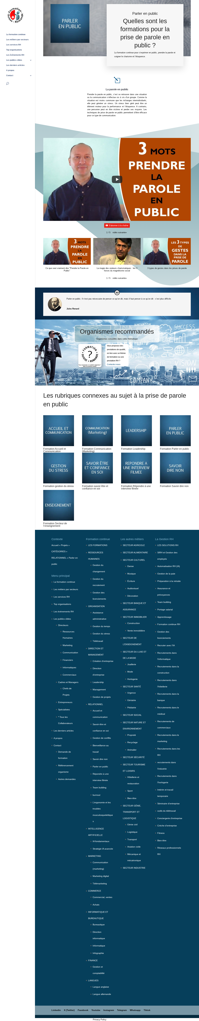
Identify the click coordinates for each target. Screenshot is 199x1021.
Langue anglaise (101, 987)
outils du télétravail (166, 811)
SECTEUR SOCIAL (132, 715)
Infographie (98, 953)
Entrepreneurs (65, 702)
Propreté (131, 735)
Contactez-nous (113, 364)
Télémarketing (100, 883)
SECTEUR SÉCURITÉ (134, 757)
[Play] (117, 179)
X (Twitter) (69, 1010)
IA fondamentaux (101, 841)
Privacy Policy (99, 1019)
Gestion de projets (102, 697)
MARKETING (94, 856)
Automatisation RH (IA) (168, 566)
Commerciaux (69, 675)
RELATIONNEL (58, 558)
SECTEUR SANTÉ (132, 686)
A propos (10, 70)
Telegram (122, 1010)
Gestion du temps (101, 626)
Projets (64, 545)
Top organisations (14, 50)
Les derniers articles (15, 65)
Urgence (131, 693)
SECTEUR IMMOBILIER (135, 617)
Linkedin (56, 1010)
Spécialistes (64, 709)
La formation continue (15, 34)
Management (99, 689)
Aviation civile (134, 846)
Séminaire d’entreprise (168, 803)
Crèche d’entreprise (167, 825)
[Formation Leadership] (136, 430)
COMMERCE (94, 891)
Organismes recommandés (117, 331)
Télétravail (98, 641)
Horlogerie (132, 679)
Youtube (95, 1010)
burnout (96, 795)
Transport (132, 839)
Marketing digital (101, 876)
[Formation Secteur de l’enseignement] (58, 505)
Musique (131, 573)
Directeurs (63, 625)
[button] (119, 232)
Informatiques (69, 667)
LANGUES (93, 980)
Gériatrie (131, 700)
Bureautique (99, 924)
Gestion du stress (101, 633)
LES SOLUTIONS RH (167, 545)
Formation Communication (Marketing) (96, 450)
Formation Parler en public (174, 449)
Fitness (160, 833)
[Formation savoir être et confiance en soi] (97, 468)
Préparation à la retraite (169, 581)
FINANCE (93, 960)
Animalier (132, 750)
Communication (70, 652)
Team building (99, 787)
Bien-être (131, 798)
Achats (96, 904)
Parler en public (100, 766)
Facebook (83, 1010)
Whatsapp (135, 1010)
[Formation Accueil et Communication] (58, 430)
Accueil (54, 545)
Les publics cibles (14, 60)
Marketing (67, 645)
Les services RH (13, 45)
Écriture (131, 581)
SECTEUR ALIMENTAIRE (135, 552)
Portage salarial (165, 609)
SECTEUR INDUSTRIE (134, 868)
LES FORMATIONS (97, 545)
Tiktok (147, 1010)
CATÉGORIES (58, 551)
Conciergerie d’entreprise (169, 818)
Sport (130, 791)
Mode (130, 671)
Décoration (132, 596)
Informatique (99, 945)
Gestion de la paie (166, 573)
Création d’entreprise (103, 661)
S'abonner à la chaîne (118, 225)
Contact (9, 75)
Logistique (132, 832)
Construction (133, 623)
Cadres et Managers (68, 682)
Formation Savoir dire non (174, 486)
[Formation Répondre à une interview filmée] (136, 468)
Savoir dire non (100, 759)
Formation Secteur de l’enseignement (55, 524)
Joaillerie (131, 664)
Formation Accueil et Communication (54, 450)
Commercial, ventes (102, 897)
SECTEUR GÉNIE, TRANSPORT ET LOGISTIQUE (132, 812)
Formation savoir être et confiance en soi (95, 487)
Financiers (68, 660)
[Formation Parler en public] (175, 430)
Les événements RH (15, 55)
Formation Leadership (133, 449)
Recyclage (132, 742)
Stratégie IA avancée (103, 848)
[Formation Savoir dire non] (175, 468)
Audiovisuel (133, 588)
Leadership (98, 682)
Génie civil (132, 824)
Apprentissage (164, 617)
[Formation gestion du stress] (58, 468)
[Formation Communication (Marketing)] (97, 430)
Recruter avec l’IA (166, 645)
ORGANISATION (96, 606)
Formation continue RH (168, 624)
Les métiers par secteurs (17, 40)
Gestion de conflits (102, 738)
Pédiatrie (131, 707)
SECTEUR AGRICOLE (134, 545)
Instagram (108, 1010)
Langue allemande (102, 994)
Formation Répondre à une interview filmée (136, 487)
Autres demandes (67, 779)
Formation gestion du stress (58, 486)
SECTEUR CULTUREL (134, 560)
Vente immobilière (136, 630)
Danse (130, 566)
